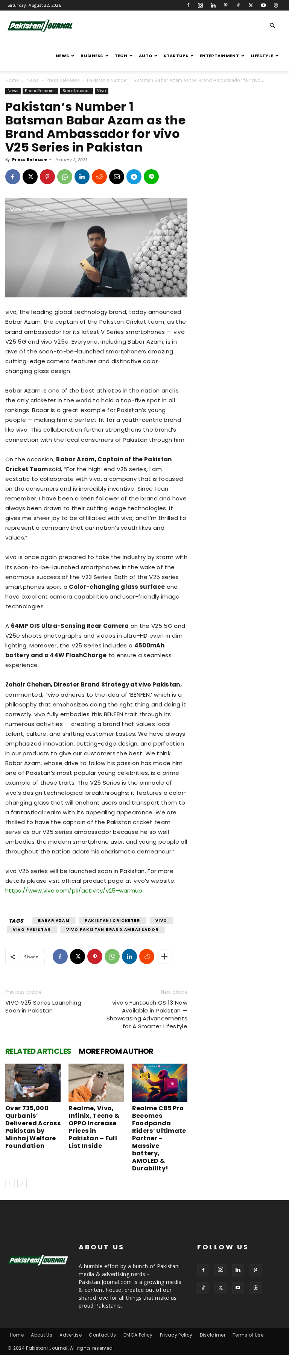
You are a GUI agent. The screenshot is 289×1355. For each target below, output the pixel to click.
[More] (164, 956)
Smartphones (76, 91)
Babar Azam (54, 920)
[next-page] (22, 1183)
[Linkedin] (213, 5)
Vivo (101, 91)
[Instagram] (200, 5)
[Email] (116, 176)
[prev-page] (10, 1183)
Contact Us (102, 1335)
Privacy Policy (176, 1335)
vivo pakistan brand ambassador (112, 929)
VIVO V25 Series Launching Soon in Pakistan (43, 1006)
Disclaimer (212, 1335)
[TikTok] (238, 5)
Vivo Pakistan (32, 929)
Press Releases (62, 80)
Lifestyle (262, 56)
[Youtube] (263, 5)
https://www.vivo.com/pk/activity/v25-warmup (74, 890)
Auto (145, 56)
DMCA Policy (138, 1335)
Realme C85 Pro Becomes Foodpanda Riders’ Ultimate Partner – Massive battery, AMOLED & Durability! (159, 1138)
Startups (176, 56)
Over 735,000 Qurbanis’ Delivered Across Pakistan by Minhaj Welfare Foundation (33, 1127)
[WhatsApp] (64, 176)
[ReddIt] (99, 176)
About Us (41, 1335)
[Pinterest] (225, 5)
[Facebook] (188, 5)
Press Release (29, 159)
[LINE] (151, 176)
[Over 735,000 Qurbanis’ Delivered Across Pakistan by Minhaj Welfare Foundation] (33, 1083)
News (62, 56)
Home (12, 80)
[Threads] (275, 5)
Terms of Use (248, 1335)
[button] (272, 25)
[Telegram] (133, 176)
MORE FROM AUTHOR (116, 1051)
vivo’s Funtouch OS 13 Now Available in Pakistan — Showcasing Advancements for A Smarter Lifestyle (146, 1014)
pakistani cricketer (112, 920)
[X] (250, 5)
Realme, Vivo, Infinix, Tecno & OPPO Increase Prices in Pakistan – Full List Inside (93, 1127)
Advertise (70, 1335)
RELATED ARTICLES (38, 1051)
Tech (121, 56)
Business (92, 56)
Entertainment (219, 56)
